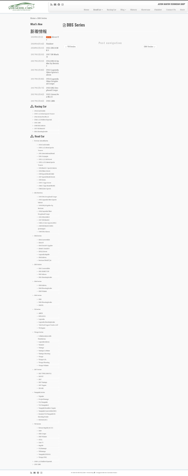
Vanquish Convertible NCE (47, 411)
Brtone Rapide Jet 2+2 (46, 428)
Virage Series (38, 332)
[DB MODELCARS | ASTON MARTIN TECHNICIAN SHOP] (21, 6)
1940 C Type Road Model (47, 186)
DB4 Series (37, 236)
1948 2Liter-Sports (45, 189)
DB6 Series (37, 281)
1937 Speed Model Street (47, 177)
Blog (123, 10)
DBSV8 (41, 305)
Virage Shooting (44, 362)
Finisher (158, 10)
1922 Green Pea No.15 (41, 117)
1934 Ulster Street (44, 171)
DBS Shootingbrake (41, 131)
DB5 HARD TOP (44, 271)
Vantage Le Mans (44, 351)
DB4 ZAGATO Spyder (46, 245)
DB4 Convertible (44, 240)
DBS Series (37, 295)
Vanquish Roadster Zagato (47, 408)
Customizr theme (112, 472)
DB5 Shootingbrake (45, 277)
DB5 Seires (37, 264)
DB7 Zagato (42, 385)
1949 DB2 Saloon (39, 125)
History (133, 10)
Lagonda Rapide (44, 254)
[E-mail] (56, 4)
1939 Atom (42, 180)
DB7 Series (37, 369)
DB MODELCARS (81, 472)
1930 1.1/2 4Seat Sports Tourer (44, 114)
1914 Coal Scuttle (39, 111)
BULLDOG (42, 316)
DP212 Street (43, 251)
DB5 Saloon (42, 274)
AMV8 (41, 313)
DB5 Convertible (44, 268)
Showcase (145, 10)
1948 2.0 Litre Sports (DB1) (47, 223)
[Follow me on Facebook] (59, 4)
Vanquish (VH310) (44, 454)
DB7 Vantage (43, 382)
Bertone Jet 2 (43, 420)
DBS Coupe (42, 434)
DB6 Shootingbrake (45, 288)
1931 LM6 (37, 123)
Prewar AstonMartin (41, 141)
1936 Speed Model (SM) (46, 174)
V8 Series (37, 309)
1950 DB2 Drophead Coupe (48, 197)
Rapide (41, 445)
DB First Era (38, 193)
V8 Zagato (42, 328)
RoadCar (97, 10)
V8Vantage (42, 451)
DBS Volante (43, 436)
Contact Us (171, 10)
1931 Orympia (43, 156)
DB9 (40, 431)
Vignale (41, 396)
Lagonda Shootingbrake (47, 322)
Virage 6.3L (42, 359)
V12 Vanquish (43, 402)
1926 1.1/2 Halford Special (43, 120)
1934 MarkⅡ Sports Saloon (48, 168)
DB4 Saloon (42, 257)
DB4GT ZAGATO (44, 248)
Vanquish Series (39, 392)
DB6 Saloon (42, 285)
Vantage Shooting (44, 353)
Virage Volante (44, 365)
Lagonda (41, 319)
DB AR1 (41, 388)
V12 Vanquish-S (44, 405)
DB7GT (41, 376)
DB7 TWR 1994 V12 (45, 373)
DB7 (40, 379)
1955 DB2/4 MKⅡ (44, 217)
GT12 (40, 439)
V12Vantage (42, 448)
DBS (40, 299)
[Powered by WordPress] (94, 472)
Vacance (41, 345)
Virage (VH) (43, 457)
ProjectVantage (44, 399)
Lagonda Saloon (44, 342)
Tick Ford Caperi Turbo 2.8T (48, 325)
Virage (41, 356)
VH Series (37, 424)
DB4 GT (41, 243)
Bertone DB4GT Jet (45, 260)
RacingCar (111, 10)
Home (86, 10)
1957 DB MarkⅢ (39, 128)
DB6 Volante (43, 291)
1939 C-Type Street (45, 183)
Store (182, 10)
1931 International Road (47, 153)
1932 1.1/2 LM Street (45, 159)
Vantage (41, 348)
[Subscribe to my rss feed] (52, 4)
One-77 (41, 442)
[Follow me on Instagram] (63, 4)
